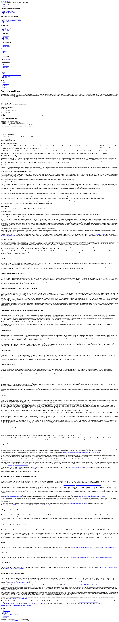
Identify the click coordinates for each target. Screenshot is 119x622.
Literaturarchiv (6, 76)
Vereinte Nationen (7, 28)
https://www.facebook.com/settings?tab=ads (57, 499)
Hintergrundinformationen (9, 12)
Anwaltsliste (6, 72)
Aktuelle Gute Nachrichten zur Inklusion (12, 19)
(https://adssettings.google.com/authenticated (26, 468)
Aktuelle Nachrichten (8, 11)
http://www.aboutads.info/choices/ (98, 234)
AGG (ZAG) (6, 45)
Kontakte (5, 51)
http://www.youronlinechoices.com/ (8, 235)
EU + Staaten (6, 30)
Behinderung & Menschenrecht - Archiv (12, 75)
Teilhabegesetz (6, 59)
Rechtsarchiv (6, 39)
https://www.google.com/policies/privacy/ (83, 547)
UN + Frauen (6, 29)
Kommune (5, 38)
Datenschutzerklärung (8, 54)
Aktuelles (5, 87)
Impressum (5, 6)
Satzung (5, 85)
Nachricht (5, 52)
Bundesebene (6, 36)
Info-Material (6, 73)
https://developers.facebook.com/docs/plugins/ (19, 582)
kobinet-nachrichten (7, 4)
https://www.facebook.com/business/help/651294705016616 (92, 496)
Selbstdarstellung (7, 82)
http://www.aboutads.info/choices (12, 504)
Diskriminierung (6, 46)
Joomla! (2, 620)
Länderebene (6, 37)
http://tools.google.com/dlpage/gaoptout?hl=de (18, 465)
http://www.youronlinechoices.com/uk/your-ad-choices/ (46, 504)
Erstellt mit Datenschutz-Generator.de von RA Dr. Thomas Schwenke (16, 605)
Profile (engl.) (6, 84)
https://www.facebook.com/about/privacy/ (19, 598)
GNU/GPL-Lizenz (16, 620)
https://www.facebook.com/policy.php (13, 496)
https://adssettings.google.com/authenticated (106, 547)
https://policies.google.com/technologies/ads (78, 467)
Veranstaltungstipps (7, 22)
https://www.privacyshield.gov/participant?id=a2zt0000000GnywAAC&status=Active (82, 485)
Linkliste (5, 77)
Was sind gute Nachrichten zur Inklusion (12, 20)
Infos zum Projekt (7, 13)
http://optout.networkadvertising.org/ (79, 503)
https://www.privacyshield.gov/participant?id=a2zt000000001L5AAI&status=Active (81, 452)
